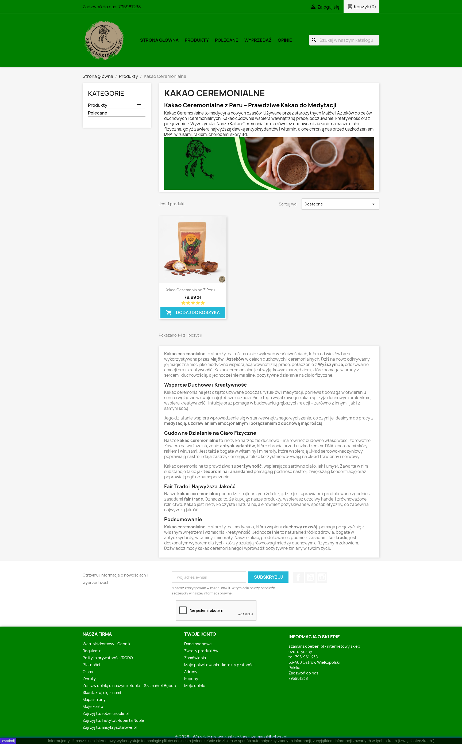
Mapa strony (94, 699)
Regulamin (92, 650)
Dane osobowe (198, 643)
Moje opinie (194, 685)
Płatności (91, 664)
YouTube (310, 577)
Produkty (197, 40)
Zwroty (89, 678)
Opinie (285, 40)
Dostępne (340, 204)
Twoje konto (200, 634)
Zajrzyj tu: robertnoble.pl (106, 713)
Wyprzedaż (258, 40)
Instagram (322, 577)
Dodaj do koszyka (193, 311)
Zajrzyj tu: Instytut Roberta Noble (113, 720)
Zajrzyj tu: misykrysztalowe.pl (110, 727)
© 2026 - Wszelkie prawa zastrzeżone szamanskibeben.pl (231, 737)
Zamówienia (195, 657)
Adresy (190, 671)
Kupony (191, 678)
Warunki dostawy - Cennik (106, 643)
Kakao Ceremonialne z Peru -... (193, 289)
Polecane (226, 40)
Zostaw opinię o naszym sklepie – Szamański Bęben (129, 685)
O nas (88, 671)
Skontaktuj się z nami (102, 692)
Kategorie (106, 93)
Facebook (298, 577)
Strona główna (159, 40)
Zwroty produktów (201, 650)
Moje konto (93, 706)
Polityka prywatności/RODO (108, 657)
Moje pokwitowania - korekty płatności (219, 664)
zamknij (8, 741)
